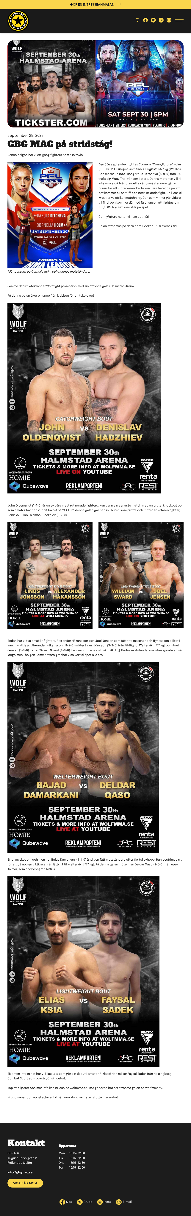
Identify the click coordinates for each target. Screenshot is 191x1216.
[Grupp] (153, 21)
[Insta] (161, 21)
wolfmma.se (78, 1088)
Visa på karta (25, 1183)
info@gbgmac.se (19, 1172)
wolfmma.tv (153, 1088)
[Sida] (145, 21)
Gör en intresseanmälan (92, 4)
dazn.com (134, 226)
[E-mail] (169, 21)
